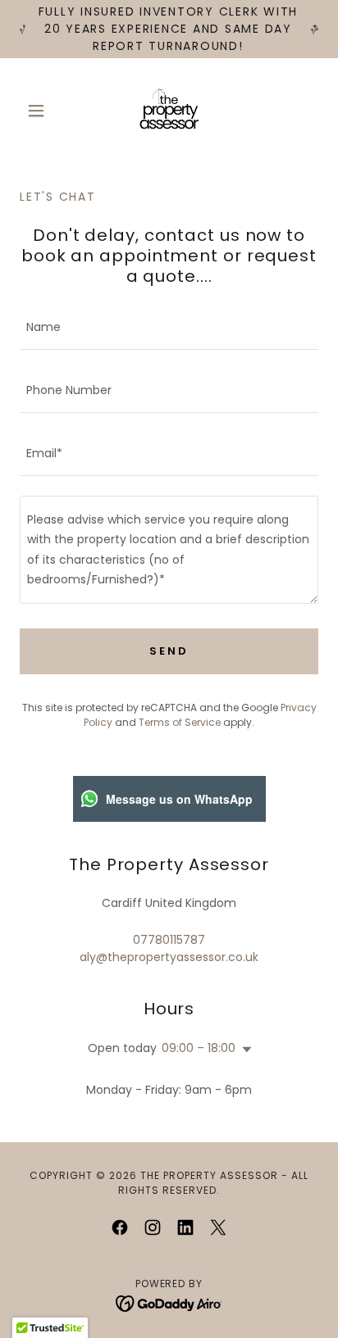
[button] (42, 110)
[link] (169, 110)
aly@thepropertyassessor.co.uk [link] (169, 957)
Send (168, 651)
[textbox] (169, 328)
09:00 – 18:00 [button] (198, 1048)
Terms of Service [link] (180, 722)
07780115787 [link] (169, 940)
